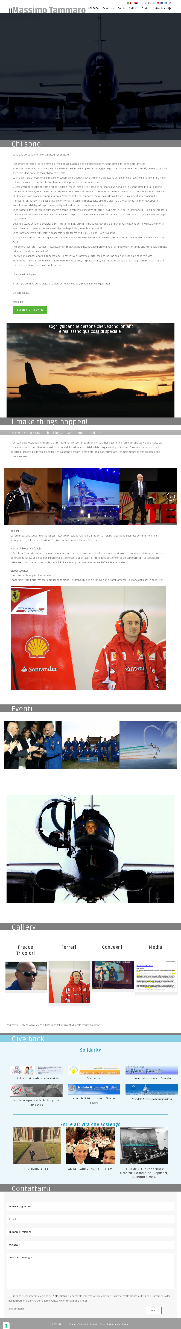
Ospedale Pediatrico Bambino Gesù (152, 1099)
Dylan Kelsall (94, 1078)
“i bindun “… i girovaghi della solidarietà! (36, 1078)
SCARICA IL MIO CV (28, 310)
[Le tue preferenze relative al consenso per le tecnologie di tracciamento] (6, 1325)
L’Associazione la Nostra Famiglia (152, 1078)
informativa (61, 1296)
